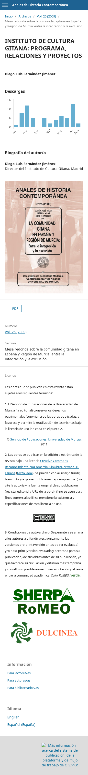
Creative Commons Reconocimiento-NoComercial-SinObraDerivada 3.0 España (42, 466)
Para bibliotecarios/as (23, 687)
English (13, 717)
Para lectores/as (19, 673)
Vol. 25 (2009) (46, 16)
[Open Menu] (5, 5)
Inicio (9, 16)
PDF (14, 308)
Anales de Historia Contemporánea (40, 5)
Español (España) (21, 724)
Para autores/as (18, 680)
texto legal (25, 473)
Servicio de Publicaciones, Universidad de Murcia (45, 439)
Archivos (25, 16)
